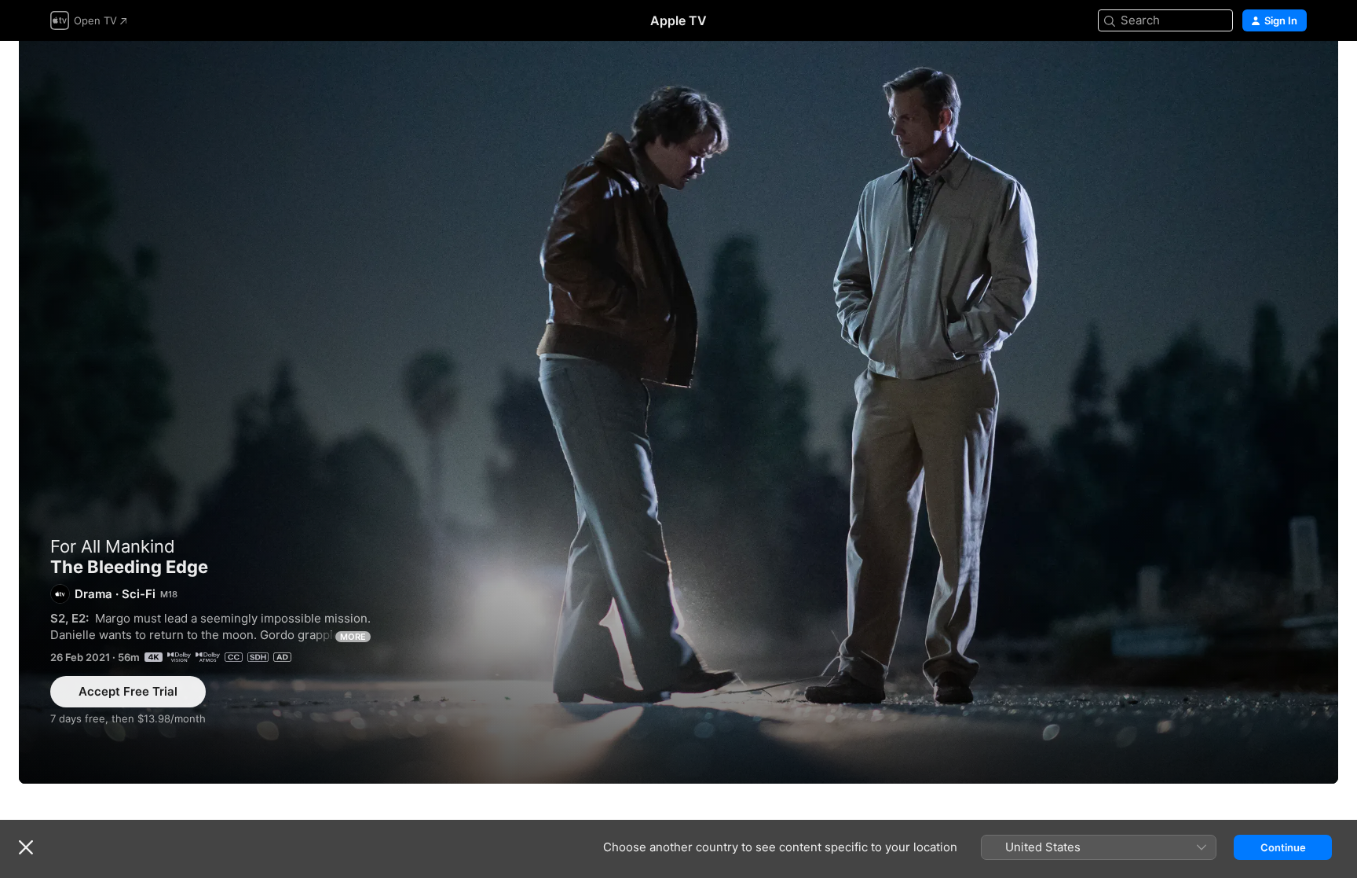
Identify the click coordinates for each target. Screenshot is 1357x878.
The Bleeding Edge (678, 412)
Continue (1283, 847)
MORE (353, 636)
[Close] (26, 847)
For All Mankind (112, 546)
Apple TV (678, 20)
